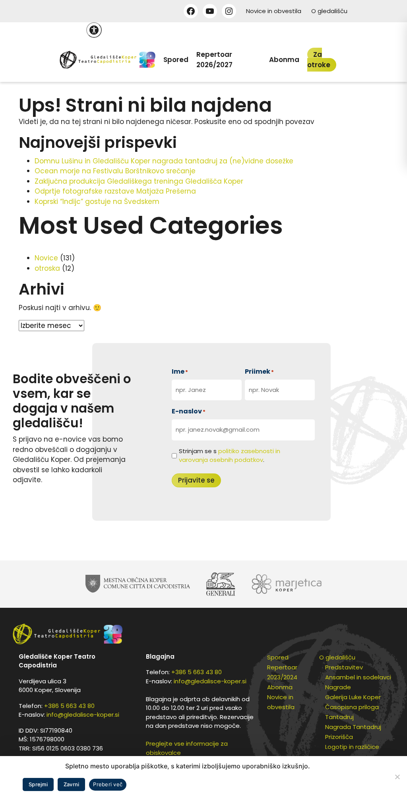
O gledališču (329, 11)
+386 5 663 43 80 (69, 706)
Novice (46, 258)
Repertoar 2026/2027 (214, 60)
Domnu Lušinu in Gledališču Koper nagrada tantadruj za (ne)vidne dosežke (164, 161)
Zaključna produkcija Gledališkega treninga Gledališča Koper (139, 181)
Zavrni (71, 784)
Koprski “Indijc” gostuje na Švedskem (97, 201)
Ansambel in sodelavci (358, 677)
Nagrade (338, 687)
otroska (47, 268)
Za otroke (318, 60)
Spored (175, 59)
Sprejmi (38, 784)
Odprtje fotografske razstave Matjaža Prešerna (115, 191)
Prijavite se (196, 480)
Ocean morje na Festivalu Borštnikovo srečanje (115, 171)
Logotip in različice (352, 747)
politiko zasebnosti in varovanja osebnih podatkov (229, 455)
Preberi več (107, 784)
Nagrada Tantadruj (353, 727)
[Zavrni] (397, 777)
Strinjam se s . (229, 455)
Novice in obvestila (273, 11)
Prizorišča (339, 737)
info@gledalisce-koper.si (83, 714)
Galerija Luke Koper (353, 697)
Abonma (284, 59)
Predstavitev (344, 667)
